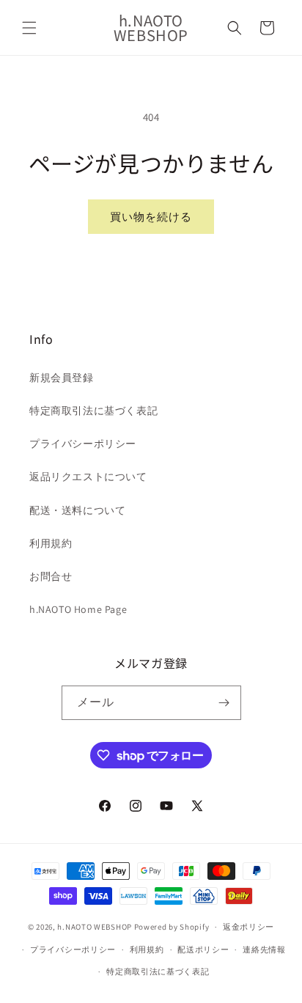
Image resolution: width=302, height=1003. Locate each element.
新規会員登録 (61, 377)
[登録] (224, 703)
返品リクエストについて (88, 476)
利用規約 (50, 543)
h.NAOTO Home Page (78, 609)
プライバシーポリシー (82, 443)
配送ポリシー (203, 949)
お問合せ (50, 576)
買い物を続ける (151, 217)
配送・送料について (77, 510)
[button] (29, 28)
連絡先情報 (264, 949)
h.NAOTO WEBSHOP (94, 927)
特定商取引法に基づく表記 (93, 410)
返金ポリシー (248, 927)
